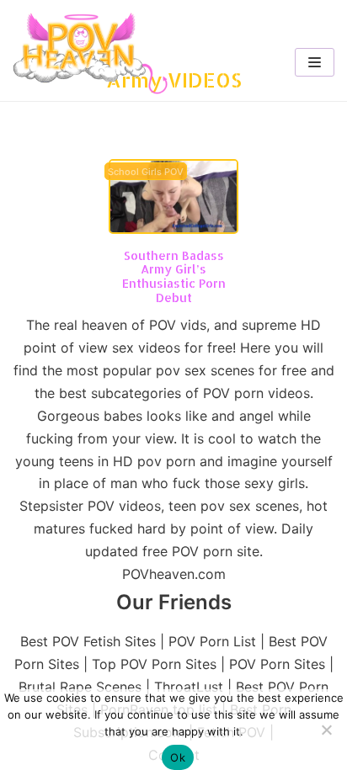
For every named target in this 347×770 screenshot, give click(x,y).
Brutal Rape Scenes (80, 686)
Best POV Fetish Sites (88, 641)
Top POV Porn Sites (154, 664)
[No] (326, 729)
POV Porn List (212, 641)
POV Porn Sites (277, 664)
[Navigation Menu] (314, 62)
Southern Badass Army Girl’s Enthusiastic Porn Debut (174, 276)
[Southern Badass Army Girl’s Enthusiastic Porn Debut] (173, 228)
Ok (177, 757)
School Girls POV (146, 172)
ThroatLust (188, 686)
